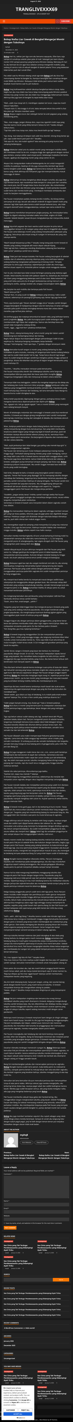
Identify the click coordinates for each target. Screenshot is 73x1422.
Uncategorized (8, 35)
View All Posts (41, 1142)
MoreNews (43, 1420)
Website (7, 1216)
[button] (4, 21)
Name (6, 1201)
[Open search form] (53, 21)
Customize (10, 1410)
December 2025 (9, 1345)
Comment (8, 1174)
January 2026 (9, 1341)
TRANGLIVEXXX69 (36, 9)
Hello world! (30, 1328)
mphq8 (7, 47)
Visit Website (26, 1142)
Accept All (17, 1414)
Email (6, 1208)
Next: (53, 1155)
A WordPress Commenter (13, 1328)
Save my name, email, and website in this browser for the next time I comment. (34, 1223)
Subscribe (65, 21)
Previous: (19, 1155)
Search (7, 1274)
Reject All (25, 1410)
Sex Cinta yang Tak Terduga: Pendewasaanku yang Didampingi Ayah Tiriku (18, 1247)
